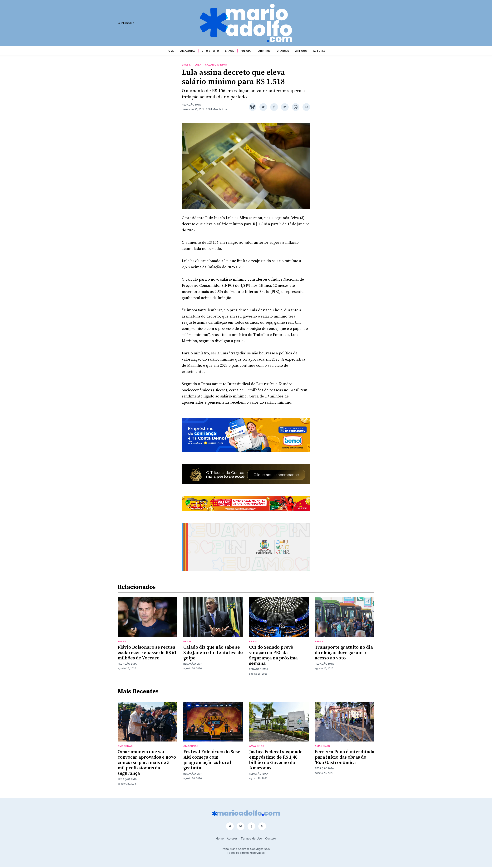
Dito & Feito (210, 50)
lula (198, 64)
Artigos (301, 50)
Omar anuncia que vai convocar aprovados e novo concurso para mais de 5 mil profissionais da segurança (147, 762)
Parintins (263, 50)
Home (170, 50)
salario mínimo (216, 64)
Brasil (229, 50)
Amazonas (187, 50)
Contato (270, 838)
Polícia (245, 50)
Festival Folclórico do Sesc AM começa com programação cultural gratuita (211, 760)
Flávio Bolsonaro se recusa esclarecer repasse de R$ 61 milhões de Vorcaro (147, 652)
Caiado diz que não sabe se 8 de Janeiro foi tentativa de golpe (213, 652)
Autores (319, 50)
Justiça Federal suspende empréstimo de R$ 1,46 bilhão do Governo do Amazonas (276, 760)
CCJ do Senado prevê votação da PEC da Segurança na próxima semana (273, 655)
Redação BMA (191, 104)
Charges (283, 50)
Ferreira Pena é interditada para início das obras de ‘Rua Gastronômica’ (344, 757)
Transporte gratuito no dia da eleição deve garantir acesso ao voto (344, 652)
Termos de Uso (251, 838)
